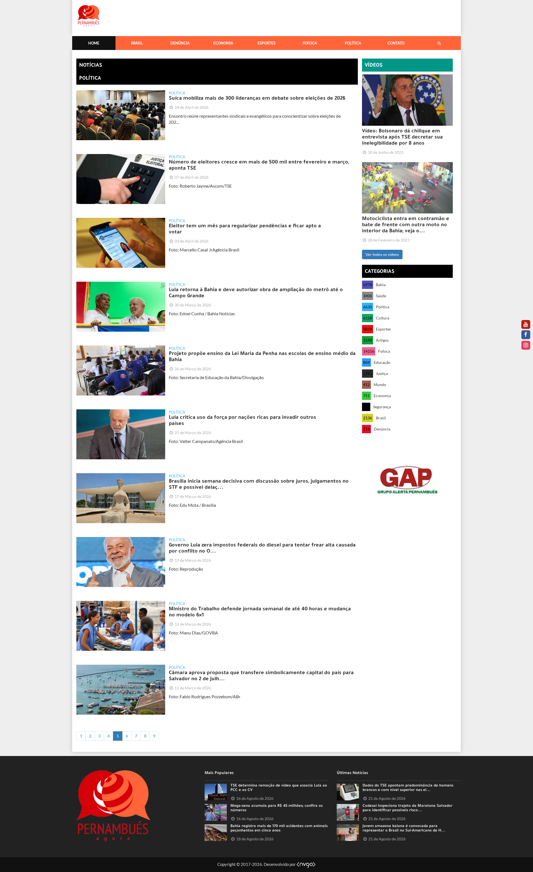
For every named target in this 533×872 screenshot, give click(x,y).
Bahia (381, 284)
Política (353, 43)
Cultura (382, 318)
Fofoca (310, 43)
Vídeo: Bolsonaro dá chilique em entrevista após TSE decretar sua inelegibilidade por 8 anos (402, 138)
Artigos (382, 340)
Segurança (382, 406)
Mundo (380, 384)
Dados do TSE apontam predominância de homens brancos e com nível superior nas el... (408, 788)
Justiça (382, 373)
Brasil (137, 43)
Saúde (381, 295)
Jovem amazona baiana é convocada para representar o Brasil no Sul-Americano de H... (404, 828)
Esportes (266, 43)
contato (396, 43)
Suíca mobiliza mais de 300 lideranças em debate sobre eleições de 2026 (257, 99)
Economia (223, 43)
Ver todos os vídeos (382, 254)
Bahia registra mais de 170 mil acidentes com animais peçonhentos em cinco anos (279, 828)
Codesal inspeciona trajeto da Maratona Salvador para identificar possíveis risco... (407, 808)
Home (93, 43)
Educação (382, 362)
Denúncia (180, 43)
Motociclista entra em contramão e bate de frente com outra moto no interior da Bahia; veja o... (405, 225)
